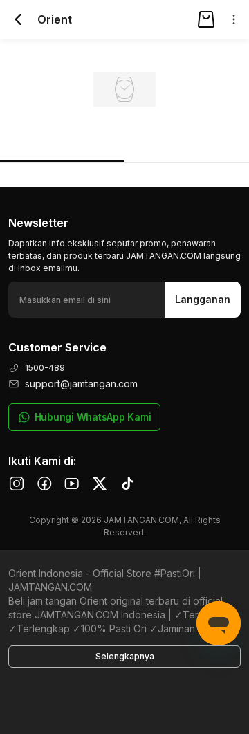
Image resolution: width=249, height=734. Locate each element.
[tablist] (124, 143)
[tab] (62, 142)
